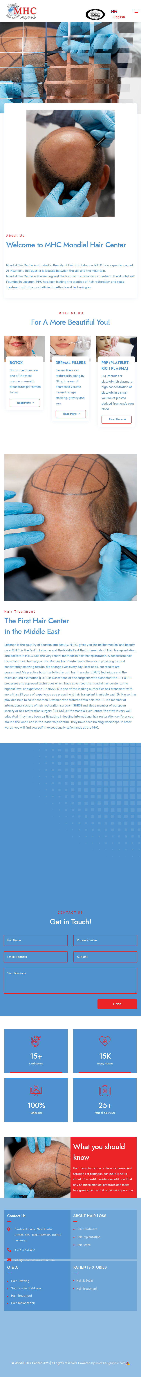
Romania (88, 1331)
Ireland (76, 1331)
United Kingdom (59, 1331)
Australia (10, 1337)
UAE (74, 1326)
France (82, 1320)
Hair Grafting (20, 1281)
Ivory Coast (12, 1331)
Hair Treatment (87, 1229)
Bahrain (101, 1326)
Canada (104, 1320)
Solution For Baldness (26, 1288)
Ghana (25, 1331)
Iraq (43, 1320)
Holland (93, 1320)
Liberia (9, 1326)
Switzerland (55, 1320)
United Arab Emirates (109, 1331)
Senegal (116, 1320)
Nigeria (35, 1320)
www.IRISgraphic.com (110, 1363)
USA (126, 1320)
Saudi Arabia (61, 1326)
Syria (26, 1326)
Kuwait (82, 1326)
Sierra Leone (39, 1331)
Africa (129, 1326)
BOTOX (16, 362)
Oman (112, 1326)
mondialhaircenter (17, 1320)
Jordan (36, 1326)
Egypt (18, 1326)
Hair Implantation (88, 1237)
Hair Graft (83, 1245)
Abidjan (46, 1326)
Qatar (91, 1326)
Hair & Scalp (84, 1280)
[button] (117, 1004)
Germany (71, 1320)
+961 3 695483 (25, 1250)
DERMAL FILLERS (71, 362)
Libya (120, 1326)
